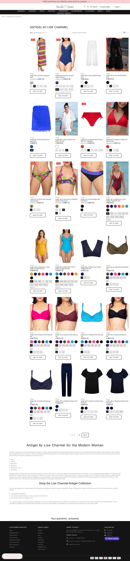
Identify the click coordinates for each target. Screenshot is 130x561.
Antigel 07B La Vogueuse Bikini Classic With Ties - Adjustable (91, 140)
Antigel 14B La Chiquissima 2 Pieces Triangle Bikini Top (91, 267)
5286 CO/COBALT (31, 146)
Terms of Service (14, 542)
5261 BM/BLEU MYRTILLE (57, 82)
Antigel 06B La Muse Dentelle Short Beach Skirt (40, 140)
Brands (40, 530)
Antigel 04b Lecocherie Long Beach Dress (39, 76)
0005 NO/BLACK (86, 82)
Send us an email (74, 544)
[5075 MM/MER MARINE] (111, 206)
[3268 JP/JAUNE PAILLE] (123, 206)
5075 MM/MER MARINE (111, 206)
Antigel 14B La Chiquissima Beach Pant (66, 401)
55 (79, 435)
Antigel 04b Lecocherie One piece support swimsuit (64, 76)
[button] (65, 507)
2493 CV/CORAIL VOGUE (82, 146)
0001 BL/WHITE (82, 82)
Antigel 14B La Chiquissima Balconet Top (40, 401)
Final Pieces (41, 549)
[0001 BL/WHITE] (111, 82)
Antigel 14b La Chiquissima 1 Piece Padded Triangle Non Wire (116, 200)
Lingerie (40, 533)
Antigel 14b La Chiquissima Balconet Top (116, 335)
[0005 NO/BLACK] (86, 82)
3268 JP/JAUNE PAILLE (123, 206)
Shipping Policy (13, 533)
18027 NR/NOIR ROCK (82, 206)
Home (3, 16)
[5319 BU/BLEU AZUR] (126, 206)
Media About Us (14, 544)
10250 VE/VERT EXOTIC (31, 206)
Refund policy (13, 535)
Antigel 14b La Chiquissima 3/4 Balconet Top (117, 267)
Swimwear (41, 540)
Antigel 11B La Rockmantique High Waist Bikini (90, 200)
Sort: (31, 32)
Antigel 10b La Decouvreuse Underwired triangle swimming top (66, 200)
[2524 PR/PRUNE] (46, 274)
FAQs (11, 530)
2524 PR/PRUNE (107, 206)
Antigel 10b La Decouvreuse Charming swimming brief (40, 200)
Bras (39, 535)
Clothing (40, 544)
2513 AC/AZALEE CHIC (119, 206)
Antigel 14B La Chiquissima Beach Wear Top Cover (92, 401)
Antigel (32, 73)
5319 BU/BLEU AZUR (126, 206)
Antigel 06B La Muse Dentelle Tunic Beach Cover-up (65, 140)
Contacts (12, 547)
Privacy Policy (13, 537)
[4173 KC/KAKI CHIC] (115, 206)
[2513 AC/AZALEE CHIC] (119, 206)
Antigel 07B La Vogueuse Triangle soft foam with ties (116, 140)
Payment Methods (14, 540)
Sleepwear (41, 542)
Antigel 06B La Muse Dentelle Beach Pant (91, 76)
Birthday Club (42, 547)
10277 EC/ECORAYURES (31, 82)
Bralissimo (65, 6)
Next (85, 435)
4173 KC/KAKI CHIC (115, 206)
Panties (40, 537)
